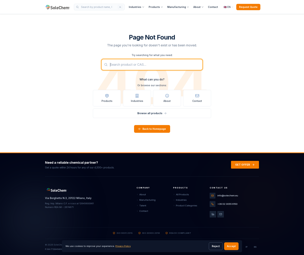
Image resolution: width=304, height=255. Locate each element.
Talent (142, 205)
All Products (182, 194)
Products (154, 6)
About (197, 6)
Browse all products (149, 113)
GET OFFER (242, 164)
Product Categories (186, 205)
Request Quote (248, 6)
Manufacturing (176, 6)
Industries (135, 6)
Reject (216, 246)
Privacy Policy (123, 246)
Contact (213, 6)
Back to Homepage (154, 128)
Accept (231, 246)
